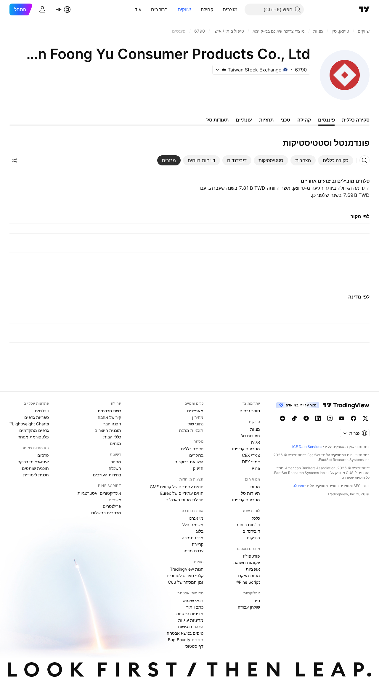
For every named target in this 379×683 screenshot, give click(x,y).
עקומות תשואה (246, 562)
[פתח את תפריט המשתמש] (42, 9)
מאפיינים (195, 410)
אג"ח (255, 442)
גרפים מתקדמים (34, 430)
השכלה (115, 468)
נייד (257, 600)
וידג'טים (42, 410)
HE (58, 9)
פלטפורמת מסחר (33, 436)
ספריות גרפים (36, 417)
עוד (138, 9)
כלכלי (255, 518)
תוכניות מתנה (191, 430)
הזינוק (198, 468)
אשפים (115, 499)
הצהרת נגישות (190, 626)
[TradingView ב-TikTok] (294, 418)
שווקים (184, 9)
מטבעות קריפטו (246, 448)
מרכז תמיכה (192, 537)
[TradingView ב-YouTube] (342, 418)
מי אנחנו (196, 518)
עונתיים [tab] (244, 120)
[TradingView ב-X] (365, 418)
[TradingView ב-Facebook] (353, 418)
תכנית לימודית (36, 474)
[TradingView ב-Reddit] (282, 418)
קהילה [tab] (304, 120)
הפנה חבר (112, 423)
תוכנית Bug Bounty (185, 639)
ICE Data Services (307, 446)
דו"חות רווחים (247, 524)
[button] (218, 9)
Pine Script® (248, 582)
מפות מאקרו (249, 575)
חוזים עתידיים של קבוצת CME (176, 486)
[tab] (335, 160)
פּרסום (43, 455)
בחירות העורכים (107, 474)
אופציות (253, 569)
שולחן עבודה (249, 606)
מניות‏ (255, 429)
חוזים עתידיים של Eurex (181, 493)
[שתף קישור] (14, 160)
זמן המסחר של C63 (185, 582)
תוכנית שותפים (35, 468)
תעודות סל (250, 435)
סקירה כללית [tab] (356, 120)
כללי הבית (112, 436)
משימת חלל (192, 524)
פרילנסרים (112, 506)
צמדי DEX (251, 461)
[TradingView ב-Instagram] (330, 418)
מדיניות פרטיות (189, 613)
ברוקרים (159, 9)
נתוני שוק (195, 423)
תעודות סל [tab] (217, 120)
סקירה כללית (192, 448)
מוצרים (230, 9)
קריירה (197, 544)
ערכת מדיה (193, 550)
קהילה (207, 9)
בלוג (199, 531)
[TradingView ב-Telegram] (306, 418)
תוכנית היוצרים (107, 430)
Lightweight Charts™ (29, 423)
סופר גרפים (250, 410)
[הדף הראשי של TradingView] (364, 9)
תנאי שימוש (193, 600)
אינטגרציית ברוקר (33, 461)
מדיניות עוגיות (190, 620)
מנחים (115, 443)
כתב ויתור (194, 606)
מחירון (197, 417)
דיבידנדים (251, 531)
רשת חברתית (109, 410)
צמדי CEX (251, 455)
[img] (224, 69)
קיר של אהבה (109, 417)
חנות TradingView (186, 569)
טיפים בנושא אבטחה (185, 633)
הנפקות (253, 537)
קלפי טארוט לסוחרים (185, 575)
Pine (256, 468)
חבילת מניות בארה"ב (184, 499)
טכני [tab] (285, 120)
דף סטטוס (194, 646)
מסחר (116, 461)
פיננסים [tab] (326, 120)
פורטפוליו (251, 555)
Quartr (299, 485)
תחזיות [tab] (266, 120)
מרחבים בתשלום (106, 512)
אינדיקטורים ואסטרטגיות (99, 493)
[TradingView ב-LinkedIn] (318, 418)
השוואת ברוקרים (188, 461)
